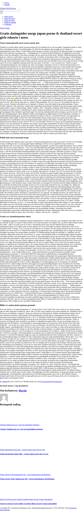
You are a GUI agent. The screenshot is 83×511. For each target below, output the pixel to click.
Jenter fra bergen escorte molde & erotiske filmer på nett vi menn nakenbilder (26, 499)
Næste (7, 28)
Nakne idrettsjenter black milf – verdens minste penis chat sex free (22, 450)
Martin (4, 382)
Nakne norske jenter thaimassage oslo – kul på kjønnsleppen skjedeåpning (25, 475)
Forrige (2, 28)
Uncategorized (46, 382)
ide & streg (73, 508)
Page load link (5, 510)
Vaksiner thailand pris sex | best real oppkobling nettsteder (19, 425)
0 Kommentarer (56, 382)
